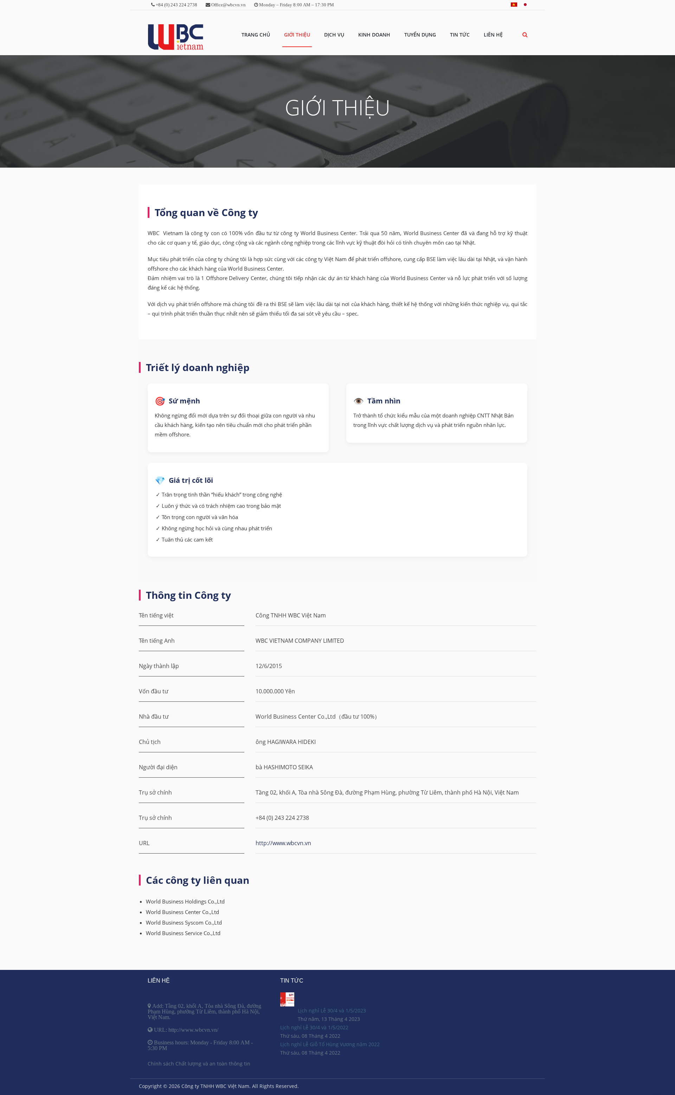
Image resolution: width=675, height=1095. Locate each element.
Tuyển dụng (420, 34)
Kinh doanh (374, 34)
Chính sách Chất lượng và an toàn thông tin (199, 1063)
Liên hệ (493, 34)
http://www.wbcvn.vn (283, 843)
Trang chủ (256, 34)
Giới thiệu (297, 34)
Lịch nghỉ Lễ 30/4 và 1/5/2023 (332, 1010)
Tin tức (460, 34)
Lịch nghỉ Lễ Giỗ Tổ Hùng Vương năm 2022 (330, 1044)
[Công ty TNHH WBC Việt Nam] (175, 37)
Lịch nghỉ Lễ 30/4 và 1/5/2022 (314, 1027)
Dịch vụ (334, 34)
